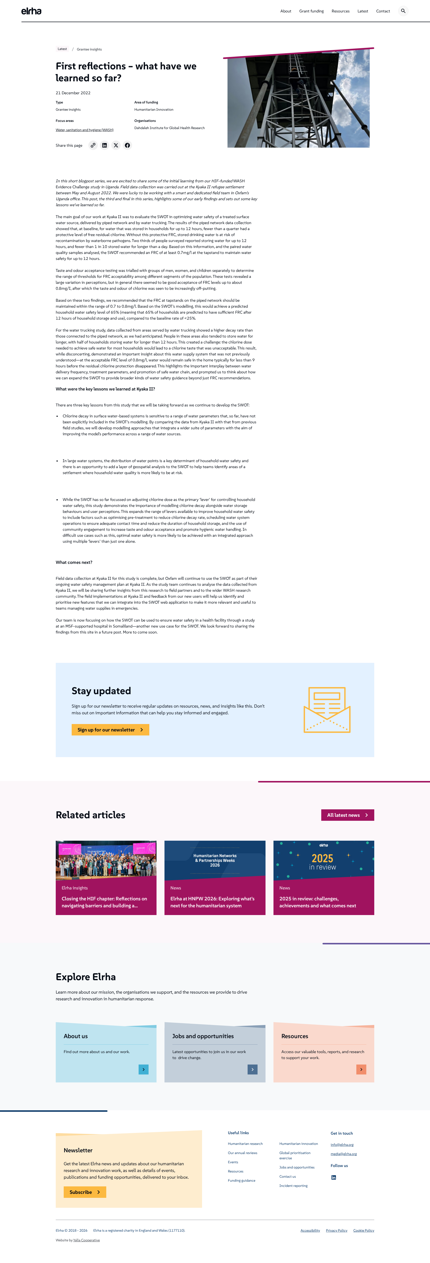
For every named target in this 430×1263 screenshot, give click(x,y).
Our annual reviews (242, 1153)
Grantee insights (89, 49)
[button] (285, 11)
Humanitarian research (245, 1143)
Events (233, 1162)
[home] (31, 11)
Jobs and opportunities (297, 1167)
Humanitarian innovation (298, 1143)
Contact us (287, 1176)
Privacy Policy (336, 1230)
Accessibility (310, 1230)
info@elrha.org (342, 1144)
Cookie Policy (363, 1230)
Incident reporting (293, 1185)
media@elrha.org (344, 1154)
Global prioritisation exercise (295, 1155)
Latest (62, 49)
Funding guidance (241, 1180)
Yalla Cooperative (86, 1240)
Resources (235, 1171)
